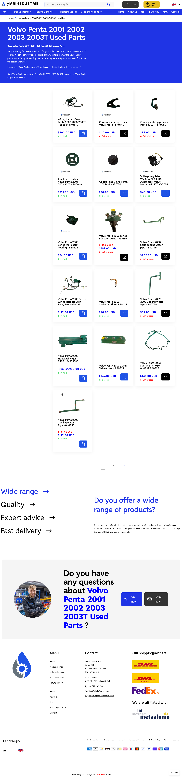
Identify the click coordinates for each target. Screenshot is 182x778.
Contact (175, 11)
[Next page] (124, 466)
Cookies (176, 740)
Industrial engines (57, 672)
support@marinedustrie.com (101, 695)
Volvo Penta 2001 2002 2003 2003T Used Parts (43, 18)
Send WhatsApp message (100, 691)
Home (121, 11)
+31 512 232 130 (96, 686)
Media (103, 774)
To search (122, 740)
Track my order (92, 740)
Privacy (166, 740)
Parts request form (158, 11)
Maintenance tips (68, 11)
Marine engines (56, 667)
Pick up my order (108, 740)
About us (132, 11)
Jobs (143, 11)
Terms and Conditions (137, 740)
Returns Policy (56, 683)
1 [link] (103, 466)
